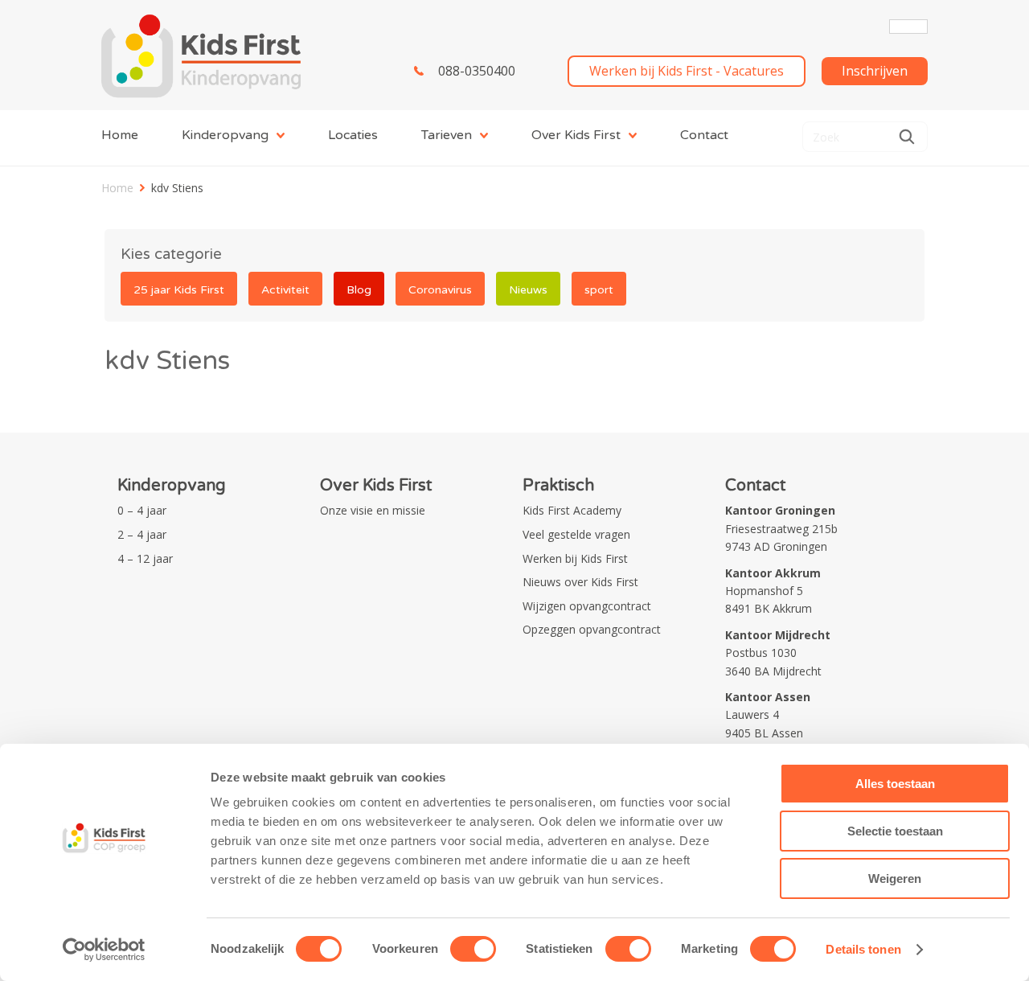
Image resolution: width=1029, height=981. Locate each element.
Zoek (907, 137)
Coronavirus (440, 290)
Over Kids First (576, 135)
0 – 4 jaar (141, 510)
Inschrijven (875, 71)
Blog (358, 290)
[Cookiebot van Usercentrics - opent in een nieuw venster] (104, 950)
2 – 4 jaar (141, 534)
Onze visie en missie (372, 510)
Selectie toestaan (895, 831)
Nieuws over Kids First (580, 581)
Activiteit (285, 290)
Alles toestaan (895, 783)
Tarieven (446, 135)
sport (598, 290)
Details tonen (863, 949)
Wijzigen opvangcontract (587, 606)
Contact (704, 135)
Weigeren (894, 878)
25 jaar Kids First (178, 290)
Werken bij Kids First (575, 558)
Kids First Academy (572, 510)
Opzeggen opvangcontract (592, 629)
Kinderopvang (225, 135)
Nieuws (528, 290)
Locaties (353, 135)
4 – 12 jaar (145, 558)
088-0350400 (476, 71)
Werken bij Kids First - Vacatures (686, 71)
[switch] (473, 949)
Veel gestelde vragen (576, 534)
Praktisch (558, 485)
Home (119, 135)
